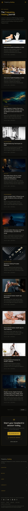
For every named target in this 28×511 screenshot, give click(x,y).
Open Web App (14, 441)
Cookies (12, 502)
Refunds (18, 502)
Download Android (15, 437)
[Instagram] (1, 499)
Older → (23, 409)
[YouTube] (8, 499)
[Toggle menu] (25, 2)
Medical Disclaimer (5, 504)
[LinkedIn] (12, 499)
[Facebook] (3, 499)
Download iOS (15, 433)
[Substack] (14, 499)
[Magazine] (16, 499)
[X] (10, 499)
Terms (7, 502)
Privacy (3, 502)
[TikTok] (6, 499)
